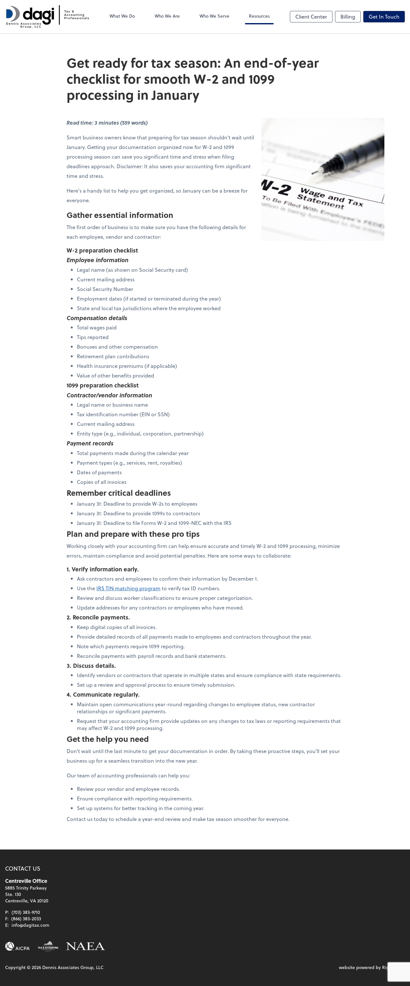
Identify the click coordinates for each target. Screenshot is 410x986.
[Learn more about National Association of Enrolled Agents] (86, 946)
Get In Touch (384, 16)
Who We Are (167, 15)
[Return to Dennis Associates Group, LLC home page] (47, 16)
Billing (347, 16)
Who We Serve (214, 15)
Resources (259, 15)
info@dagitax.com (30, 925)
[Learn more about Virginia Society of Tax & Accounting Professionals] (48, 946)
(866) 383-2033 (26, 918)
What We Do (122, 15)
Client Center (311, 16)
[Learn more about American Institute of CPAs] (17, 946)
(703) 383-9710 (26, 912)
